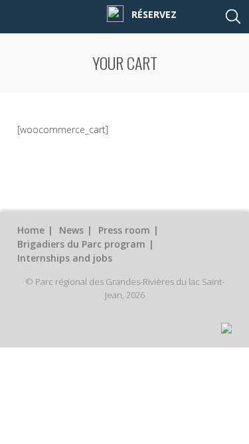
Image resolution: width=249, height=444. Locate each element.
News (71, 230)
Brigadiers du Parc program (81, 244)
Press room (124, 230)
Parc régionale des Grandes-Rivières (48, 13)
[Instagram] (115, 13)
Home (30, 230)
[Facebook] (96, 13)
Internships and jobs (64, 258)
